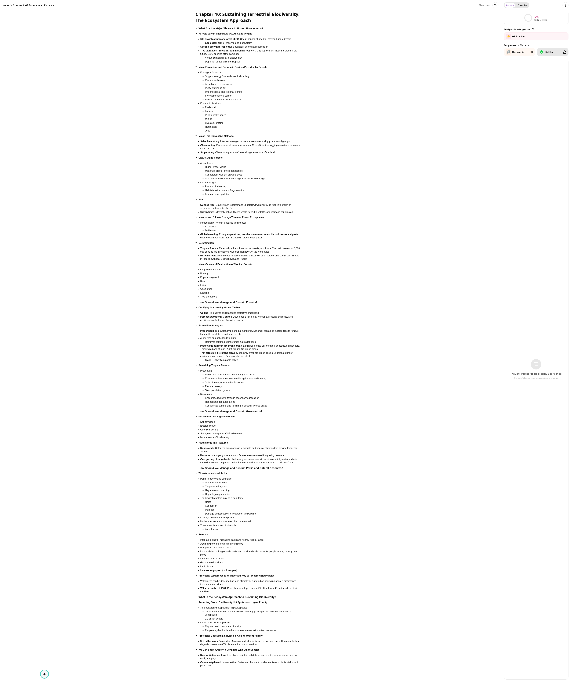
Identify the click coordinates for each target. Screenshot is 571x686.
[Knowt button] (495, 5)
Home (6, 5)
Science (17, 5)
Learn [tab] (511, 5)
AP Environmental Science (39, 5)
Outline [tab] (523, 5)
